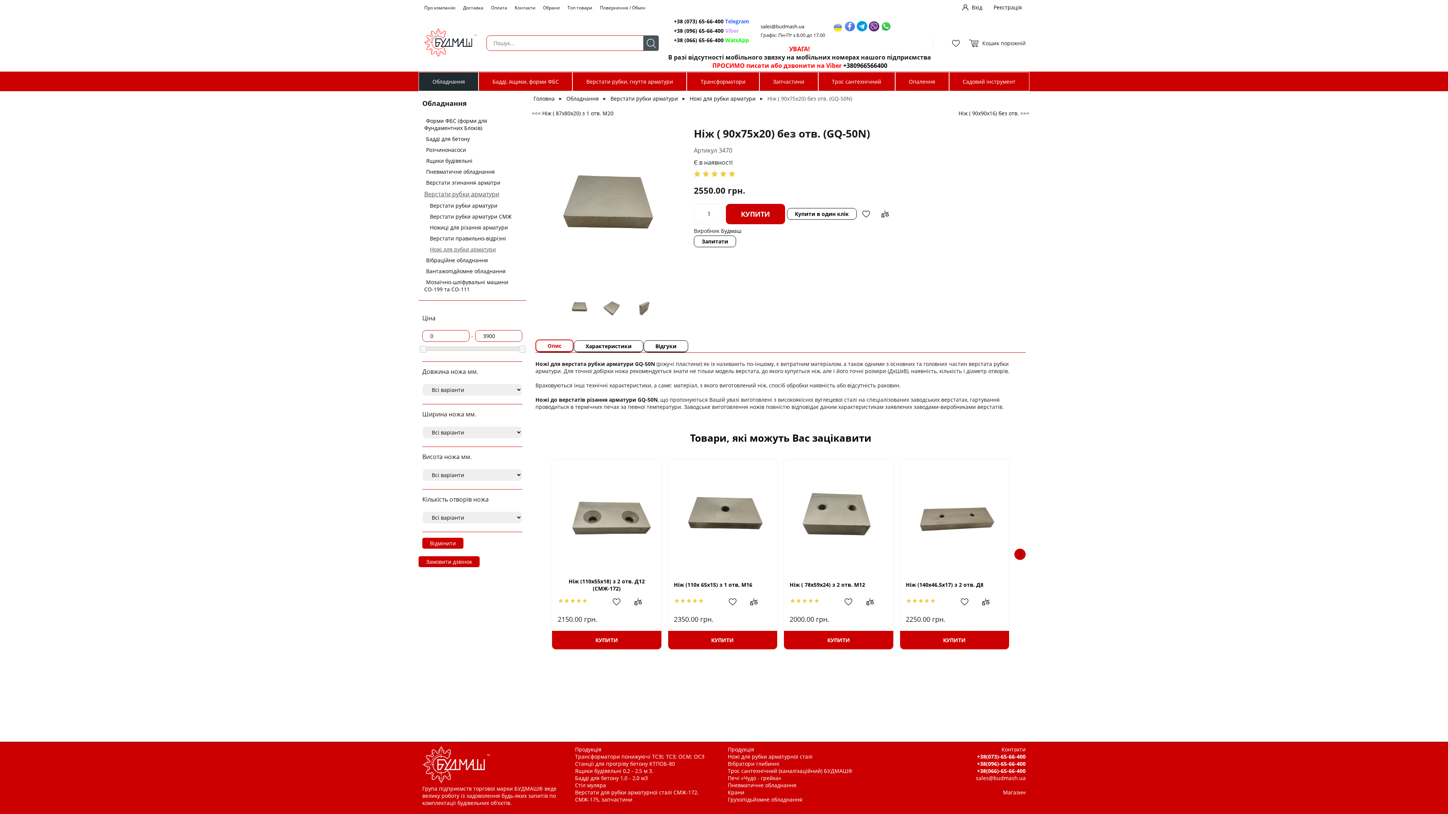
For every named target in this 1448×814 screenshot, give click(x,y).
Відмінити (443, 543)
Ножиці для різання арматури (469, 227)
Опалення (922, 81)
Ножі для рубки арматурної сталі (770, 756)
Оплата (499, 8)
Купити (755, 214)
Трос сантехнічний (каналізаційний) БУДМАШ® (790, 770)
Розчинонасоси (446, 149)
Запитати (715, 241)
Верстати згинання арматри (463, 182)
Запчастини (788, 81)
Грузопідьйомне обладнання (765, 799)
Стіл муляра (590, 785)
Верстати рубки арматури (461, 194)
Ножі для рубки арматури (463, 249)
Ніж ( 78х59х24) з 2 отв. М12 (827, 584)
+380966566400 (865, 65)
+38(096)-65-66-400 (1001, 763)
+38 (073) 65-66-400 (711, 21)
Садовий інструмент (989, 81)
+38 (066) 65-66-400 (711, 40)
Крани (736, 792)
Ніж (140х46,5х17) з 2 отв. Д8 (944, 584)
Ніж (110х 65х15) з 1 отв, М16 (713, 584)
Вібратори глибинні (753, 763)
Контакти (525, 8)
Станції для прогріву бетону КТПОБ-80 (625, 763)
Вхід (977, 7)
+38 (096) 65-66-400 (706, 30)
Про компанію (440, 8)
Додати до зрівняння (885, 214)
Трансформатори (723, 81)
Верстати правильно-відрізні (468, 238)
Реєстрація (1008, 7)
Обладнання (449, 81)
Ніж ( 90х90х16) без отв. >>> (994, 113)
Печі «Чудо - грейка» (754, 778)
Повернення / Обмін (623, 8)
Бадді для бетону (448, 138)
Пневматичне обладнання (460, 171)
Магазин (1014, 792)
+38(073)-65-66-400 (1001, 756)
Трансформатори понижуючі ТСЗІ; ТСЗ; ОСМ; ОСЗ (639, 756)
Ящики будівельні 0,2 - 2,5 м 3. (614, 770)
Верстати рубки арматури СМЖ (471, 216)
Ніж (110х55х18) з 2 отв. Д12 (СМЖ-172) (607, 585)
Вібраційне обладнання (457, 260)
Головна (544, 98)
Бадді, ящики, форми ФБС (525, 81)
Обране (551, 8)
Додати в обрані (866, 214)
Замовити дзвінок (449, 561)
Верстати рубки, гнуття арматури (629, 81)
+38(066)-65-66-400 (1001, 770)
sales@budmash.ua (782, 26)
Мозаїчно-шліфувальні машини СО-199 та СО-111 (466, 285)
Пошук (651, 43)
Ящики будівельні (449, 160)
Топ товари (580, 8)
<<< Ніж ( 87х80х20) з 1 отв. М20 (573, 113)
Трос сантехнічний (856, 81)
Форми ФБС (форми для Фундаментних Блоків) (455, 124)
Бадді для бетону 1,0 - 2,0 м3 (611, 778)
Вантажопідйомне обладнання (466, 271)
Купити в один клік (822, 213)
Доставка (473, 8)
